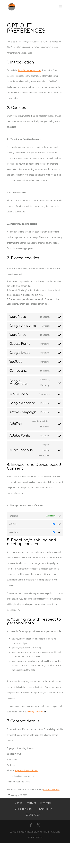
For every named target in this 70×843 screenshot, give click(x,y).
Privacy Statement (36, 711)
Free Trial (45, 803)
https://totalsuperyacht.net (29, 70)
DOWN (64, 837)
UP (64, 829)
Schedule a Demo (23, 809)
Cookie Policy (33, 814)
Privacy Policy (44, 809)
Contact (31, 803)
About (18, 803)
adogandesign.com (35, 837)
